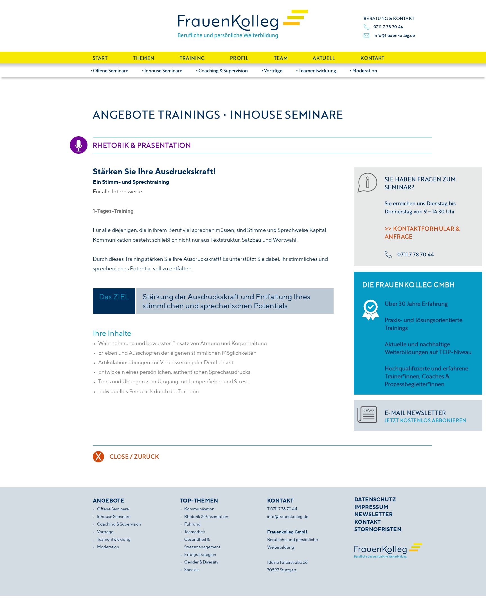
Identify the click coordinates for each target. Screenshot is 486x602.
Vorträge (273, 70)
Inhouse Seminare (163, 70)
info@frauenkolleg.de (394, 35)
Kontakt (372, 58)
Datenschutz (375, 499)
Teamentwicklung (317, 70)
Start (100, 58)
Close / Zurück (134, 456)
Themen (143, 58)
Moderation (364, 70)
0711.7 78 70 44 (388, 26)
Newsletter (373, 514)
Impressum (371, 507)
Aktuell (324, 58)
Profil (239, 58)
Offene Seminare (110, 70)
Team (280, 58)
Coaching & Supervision (223, 70)
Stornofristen (377, 529)
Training (192, 58)
